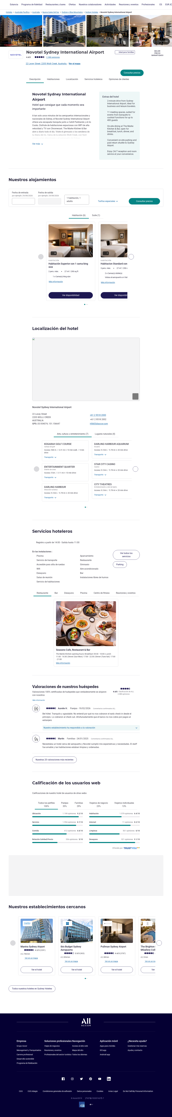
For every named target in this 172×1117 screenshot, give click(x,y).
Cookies (100, 1091)
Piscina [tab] (83, 593)
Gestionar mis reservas (137, 1046)
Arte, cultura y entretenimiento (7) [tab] (72, 434)
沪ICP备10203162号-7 (94, 1098)
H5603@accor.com (99, 423)
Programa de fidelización (27, 1063)
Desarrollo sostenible (25, 1059)
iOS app (103, 1050)
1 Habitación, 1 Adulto (74, 199)
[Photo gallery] (86, 31)
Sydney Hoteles (91, 12)
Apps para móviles (107, 1046)
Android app (105, 1054)
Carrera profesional (25, 1054)
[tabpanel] (86, 264)
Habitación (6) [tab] (79, 215)
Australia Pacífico (22, 12)
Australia (36, 12)
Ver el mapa (74, 63)
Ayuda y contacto (135, 1050)
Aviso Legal (113, 1091)
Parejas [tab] (64, 804)
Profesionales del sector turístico (57, 1054)
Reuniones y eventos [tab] (125, 593)
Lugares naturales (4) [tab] (105, 434)
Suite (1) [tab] (96, 215)
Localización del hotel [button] (55, 328)
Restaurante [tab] (42, 593)
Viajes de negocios (52, 1046)
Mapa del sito (77, 1050)
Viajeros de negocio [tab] (98, 804)
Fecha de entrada (22, 194)
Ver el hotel (36, 969)
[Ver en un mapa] (86, 369)
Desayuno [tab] (69, 593)
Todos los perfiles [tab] (46, 804)
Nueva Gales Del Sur (50, 12)
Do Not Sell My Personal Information (138, 1091)
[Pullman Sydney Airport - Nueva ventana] (117, 931)
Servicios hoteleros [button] (52, 531)
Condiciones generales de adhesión (57, 1091)
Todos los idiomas (79, 1054)
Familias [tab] (79, 804)
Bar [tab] (56, 593)
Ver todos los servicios (126, 555)
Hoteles (9, 12)
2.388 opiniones (53, 57)
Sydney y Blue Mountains (72, 12)
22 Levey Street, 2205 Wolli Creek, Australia (46, 63)
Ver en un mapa (31, 958)
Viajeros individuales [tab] (124, 804)
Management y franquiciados (29, 1050)
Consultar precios (132, 72)
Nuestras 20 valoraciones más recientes (54, 759)
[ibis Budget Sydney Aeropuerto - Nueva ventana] (77, 931)
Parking (119, 564)
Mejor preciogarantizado (157, 53)
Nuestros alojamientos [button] (32, 179)
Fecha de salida (48, 194)
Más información (63, 663)
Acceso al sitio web (80, 1046)
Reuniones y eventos (52, 1050)
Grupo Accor (22, 1046)
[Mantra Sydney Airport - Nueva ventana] (37, 931)
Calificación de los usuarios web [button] (66, 782)
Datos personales (84, 1091)
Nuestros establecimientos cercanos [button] (47, 906)
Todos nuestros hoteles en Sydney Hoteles (32, 988)
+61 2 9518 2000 (98, 415)
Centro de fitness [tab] (102, 593)
